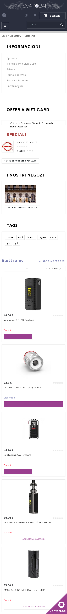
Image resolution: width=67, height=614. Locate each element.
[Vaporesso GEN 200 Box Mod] (33, 294)
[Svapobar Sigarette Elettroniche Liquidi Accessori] (33, 5)
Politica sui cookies (17, 80)
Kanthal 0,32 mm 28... (27, 142)
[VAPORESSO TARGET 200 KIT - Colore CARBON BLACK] (33, 497)
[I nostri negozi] (33, 194)
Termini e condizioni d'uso (21, 63)
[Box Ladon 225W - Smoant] (33, 429)
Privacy (11, 69)
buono (30, 237)
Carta (53, 237)
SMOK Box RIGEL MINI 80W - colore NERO (25, 590)
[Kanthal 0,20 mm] (8, 146)
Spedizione (13, 58)
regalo (42, 237)
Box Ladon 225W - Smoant (17, 454)
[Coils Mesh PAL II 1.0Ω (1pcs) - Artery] (33, 362)
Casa (4, 35)
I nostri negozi (15, 86)
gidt (17, 243)
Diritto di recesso (16, 74)
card (20, 237)
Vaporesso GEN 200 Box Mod (19, 319)
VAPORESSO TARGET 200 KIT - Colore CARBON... (28, 522)
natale (10, 237)
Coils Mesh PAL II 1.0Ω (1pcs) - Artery (22, 387)
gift (8, 243)
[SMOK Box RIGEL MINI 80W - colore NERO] (33, 564)
